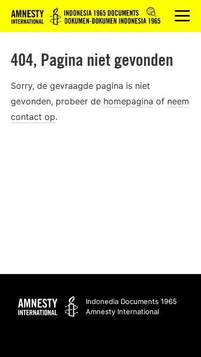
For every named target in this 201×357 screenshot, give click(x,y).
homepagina (128, 101)
